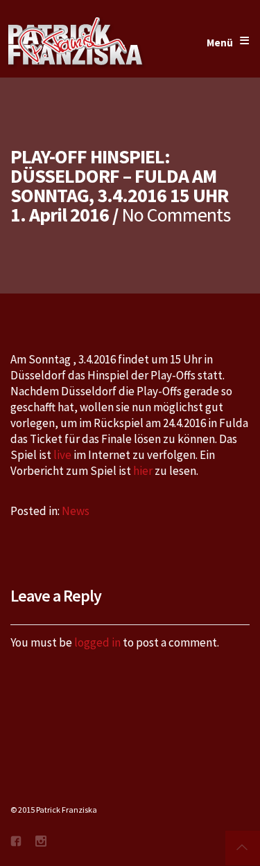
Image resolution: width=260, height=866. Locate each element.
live (62, 454)
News (75, 510)
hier (143, 470)
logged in (97, 642)
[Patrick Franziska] (76, 43)
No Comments (175, 214)
